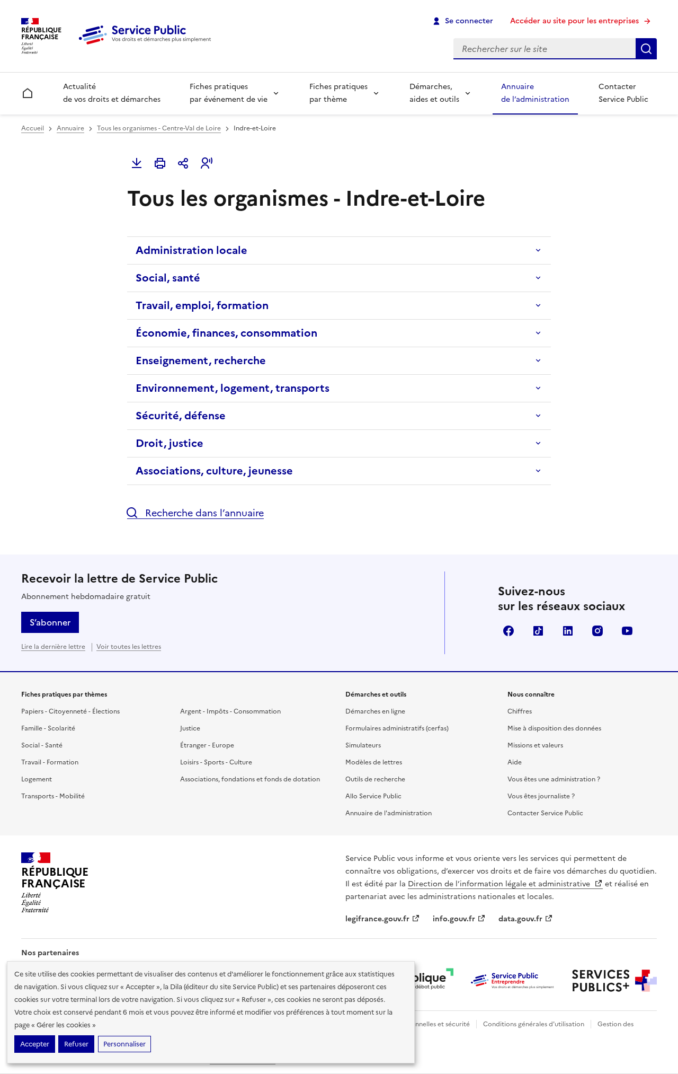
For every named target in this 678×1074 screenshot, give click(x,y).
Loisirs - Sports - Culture (216, 762)
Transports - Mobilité (53, 796)
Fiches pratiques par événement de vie (228, 93)
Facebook (508, 630)
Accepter (34, 1044)
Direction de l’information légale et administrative (500, 884)
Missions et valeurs (535, 745)
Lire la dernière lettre (53, 647)
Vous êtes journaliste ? (541, 796)
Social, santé (168, 278)
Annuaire (70, 128)
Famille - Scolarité (48, 728)
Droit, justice (169, 443)
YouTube (627, 630)
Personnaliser (124, 1044)
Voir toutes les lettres (128, 647)
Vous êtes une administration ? (553, 779)
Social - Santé (42, 745)
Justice (190, 728)
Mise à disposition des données (554, 728)
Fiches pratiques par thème (338, 93)
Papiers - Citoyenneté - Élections (70, 711)
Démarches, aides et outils (434, 93)
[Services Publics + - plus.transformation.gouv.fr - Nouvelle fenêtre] (614, 980)
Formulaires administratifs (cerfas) (397, 728)
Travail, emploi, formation (202, 305)
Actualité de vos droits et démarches (111, 93)
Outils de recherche (375, 779)
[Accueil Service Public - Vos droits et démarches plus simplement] (147, 45)
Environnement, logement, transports (232, 388)
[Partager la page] (183, 163)
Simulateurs (363, 745)
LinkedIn (567, 630)
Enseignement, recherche (201, 360)
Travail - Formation (49, 762)
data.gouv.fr (520, 919)
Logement (36, 779)
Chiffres (519, 711)
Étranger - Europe (207, 745)
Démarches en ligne (375, 711)
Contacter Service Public (623, 93)
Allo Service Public (373, 796)
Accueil (32, 128)
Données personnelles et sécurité (419, 1024)
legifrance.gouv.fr (377, 919)
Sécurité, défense (181, 416)
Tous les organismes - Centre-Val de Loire (159, 128)
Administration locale (191, 250)
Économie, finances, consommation (226, 333)
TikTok (538, 630)
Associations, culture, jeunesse (214, 471)
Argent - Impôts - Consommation (230, 711)
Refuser (76, 1044)
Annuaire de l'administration (388, 813)
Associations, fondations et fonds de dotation (250, 779)
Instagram (597, 630)
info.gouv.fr (454, 919)
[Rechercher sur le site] (646, 48)
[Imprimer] (160, 163)
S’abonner (50, 622)
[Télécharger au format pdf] (136, 163)
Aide (514, 762)
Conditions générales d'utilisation (533, 1024)
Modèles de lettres (373, 762)
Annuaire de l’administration (535, 93)
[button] (206, 163)
